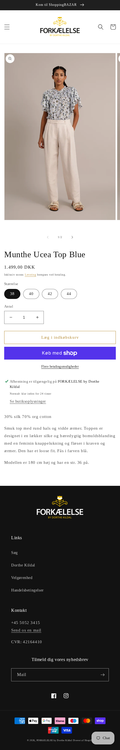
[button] (7, 27)
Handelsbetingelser (27, 590)
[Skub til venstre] (48, 237)
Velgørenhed (22, 578)
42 (50, 294)
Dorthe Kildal (23, 565)
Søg (14, 553)
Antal (8, 306)
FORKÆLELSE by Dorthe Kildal (54, 740)
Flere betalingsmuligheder (60, 366)
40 (31, 294)
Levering (30, 274)
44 (69, 294)
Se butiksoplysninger (28, 401)
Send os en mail (26, 630)
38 (12, 294)
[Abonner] (102, 674)
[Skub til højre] (72, 237)
